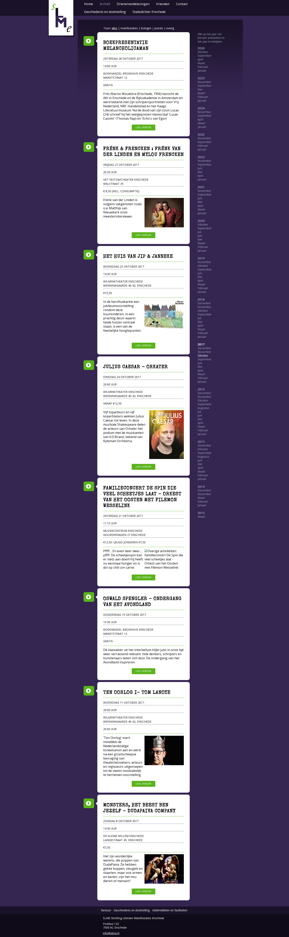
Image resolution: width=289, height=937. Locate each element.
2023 (201, 134)
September (205, 55)
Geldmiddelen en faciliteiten (169, 910)
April (200, 59)
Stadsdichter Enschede (149, 12)
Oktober (203, 52)
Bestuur (106, 910)
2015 (201, 441)
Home (88, 4)
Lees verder (143, 127)
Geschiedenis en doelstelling (105, 12)
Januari (202, 70)
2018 (201, 299)
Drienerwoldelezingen (133, 4)
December (204, 303)
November (204, 82)
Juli (199, 232)
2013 (201, 513)
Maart (201, 63)
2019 (201, 258)
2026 (201, 48)
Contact (182, 4)
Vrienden (162, 4)
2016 (201, 389)
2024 (201, 108)
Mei (200, 89)
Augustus (203, 408)
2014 (201, 486)
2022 (201, 157)
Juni (200, 168)
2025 (201, 78)
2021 (201, 187)
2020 (201, 221)
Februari (203, 67)
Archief (105, 4)
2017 (201, 344)
